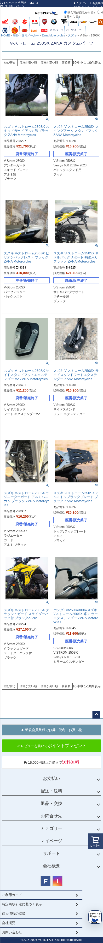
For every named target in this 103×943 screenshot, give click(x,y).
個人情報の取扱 (13, 913)
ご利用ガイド (81, 7)
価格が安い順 (28, 62)
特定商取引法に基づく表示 (22, 904)
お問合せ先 (51, 816)
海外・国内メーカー (26, 35)
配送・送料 (51, 791)
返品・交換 (51, 803)
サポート (51, 853)
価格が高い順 (49, 62)
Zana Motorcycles (53, 35)
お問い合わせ (12, 932)
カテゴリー (51, 828)
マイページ (51, 840)
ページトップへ (96, 715)
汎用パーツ (56, 30)
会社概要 (51, 865)
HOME (5, 35)
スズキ (72, 35)
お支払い (51, 778)
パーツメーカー (75, 30)
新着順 (66, 62)
